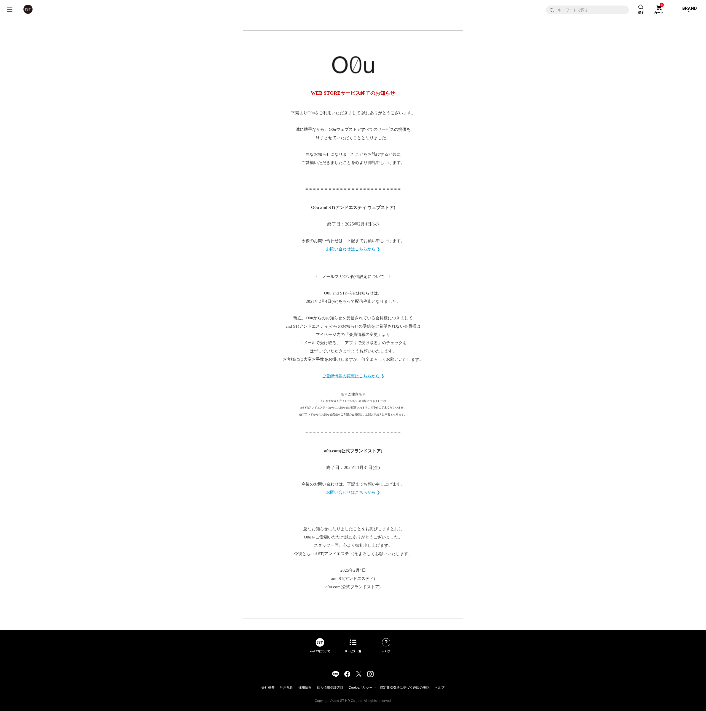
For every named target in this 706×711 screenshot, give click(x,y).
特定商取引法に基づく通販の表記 (404, 687)
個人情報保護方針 (330, 687)
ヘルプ (440, 687)
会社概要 (268, 687)
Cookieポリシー (361, 687)
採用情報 (305, 687)
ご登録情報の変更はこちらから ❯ (353, 376)
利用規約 (286, 687)
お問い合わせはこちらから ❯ (353, 249)
